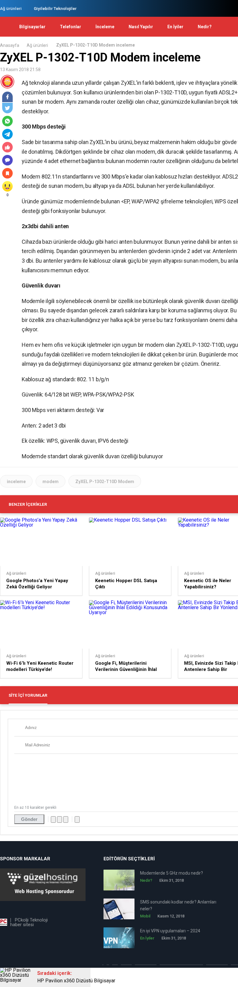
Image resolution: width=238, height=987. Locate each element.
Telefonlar (70, 26)
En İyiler (175, 26)
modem (50, 481)
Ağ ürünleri (11, 8)
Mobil (145, 916)
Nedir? (205, 26)
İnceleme (104, 26)
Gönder (29, 819)
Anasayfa (9, 45)
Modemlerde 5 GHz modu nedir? (171, 873)
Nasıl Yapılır (141, 26)
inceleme (16, 481)
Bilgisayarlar (32, 26)
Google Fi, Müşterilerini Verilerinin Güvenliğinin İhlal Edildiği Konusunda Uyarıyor (126, 666)
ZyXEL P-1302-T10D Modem (104, 481)
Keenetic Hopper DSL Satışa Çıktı (126, 584)
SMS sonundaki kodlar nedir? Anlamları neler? (178, 905)
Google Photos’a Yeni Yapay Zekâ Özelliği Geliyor (37, 584)
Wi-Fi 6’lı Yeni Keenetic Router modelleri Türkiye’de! (39, 666)
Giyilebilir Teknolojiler (55, 8)
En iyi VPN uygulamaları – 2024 (170, 930)
